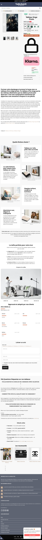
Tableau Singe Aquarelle (34, 121)
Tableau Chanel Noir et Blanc (7, 461)
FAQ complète (22, 441)
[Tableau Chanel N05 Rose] (21, 453)
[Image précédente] (4, 24)
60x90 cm (26, 300)
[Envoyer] (40, 8)
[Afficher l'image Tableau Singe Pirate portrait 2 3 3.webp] (12, 38)
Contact (2, 523)
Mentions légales (4, 528)
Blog (2, 517)
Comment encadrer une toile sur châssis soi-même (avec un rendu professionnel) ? (21, 493)
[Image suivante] (20, 24)
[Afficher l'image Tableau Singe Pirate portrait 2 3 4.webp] (16, 38)
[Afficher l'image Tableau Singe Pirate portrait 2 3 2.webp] (8, 38)
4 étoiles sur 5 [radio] (22, 346)
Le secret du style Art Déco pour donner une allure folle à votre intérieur (19, 487)
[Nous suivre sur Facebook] (2, 510)
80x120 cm (36, 300)
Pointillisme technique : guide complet (11, 496)
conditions (36, 418)
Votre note (4, 344)
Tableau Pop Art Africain (35, 461)
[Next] (4, 469)
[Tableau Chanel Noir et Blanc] (7, 453)
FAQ (2, 521)
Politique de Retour (5, 526)
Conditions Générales (5, 530)
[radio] (25, 26)
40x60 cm (16, 300)
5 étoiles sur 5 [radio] (28, 346)
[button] (1, 4)
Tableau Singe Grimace (10, 123)
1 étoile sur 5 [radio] (4, 346)
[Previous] (1, 469)
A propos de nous (4, 519)
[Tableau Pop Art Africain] (35, 453)
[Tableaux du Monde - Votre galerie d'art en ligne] (21, 4)
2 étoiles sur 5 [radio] (10, 346)
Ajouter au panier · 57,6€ (31, 35)
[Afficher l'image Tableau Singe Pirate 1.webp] (4, 38)
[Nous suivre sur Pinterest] (8, 510)
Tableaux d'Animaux (9, 130)
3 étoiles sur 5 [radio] (16, 346)
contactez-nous (29, 441)
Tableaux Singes (17, 130)
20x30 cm (6, 300)
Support (25, 24)
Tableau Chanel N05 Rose (21, 461)
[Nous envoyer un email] (6, 510)
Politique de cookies (5, 532)
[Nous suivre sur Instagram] (4, 510)
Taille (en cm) (26, 28)
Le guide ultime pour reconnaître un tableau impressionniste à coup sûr (18, 490)
